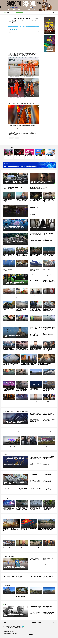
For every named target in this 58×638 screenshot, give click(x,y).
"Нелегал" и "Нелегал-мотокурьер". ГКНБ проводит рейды (22, 268)
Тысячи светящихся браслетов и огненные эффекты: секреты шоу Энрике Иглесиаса (9, 389)
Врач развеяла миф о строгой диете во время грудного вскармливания (35, 481)
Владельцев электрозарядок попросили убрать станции (21, 322)
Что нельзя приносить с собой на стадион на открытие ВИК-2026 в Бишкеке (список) (35, 234)
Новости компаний (9, 147)
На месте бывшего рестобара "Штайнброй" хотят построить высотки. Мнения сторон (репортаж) (21, 255)
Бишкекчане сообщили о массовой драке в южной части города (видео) (14, 214)
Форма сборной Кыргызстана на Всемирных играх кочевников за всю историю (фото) (48, 464)
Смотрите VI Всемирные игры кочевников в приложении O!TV (7, 156)
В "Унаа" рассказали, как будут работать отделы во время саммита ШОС (48, 414)
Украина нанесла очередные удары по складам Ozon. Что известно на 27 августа (11, 446)
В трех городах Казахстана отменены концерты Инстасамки (48, 206)
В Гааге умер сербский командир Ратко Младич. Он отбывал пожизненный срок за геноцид (22, 548)
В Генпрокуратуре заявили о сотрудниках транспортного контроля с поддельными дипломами (8, 269)
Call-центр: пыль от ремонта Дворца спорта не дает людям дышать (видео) (21, 309)
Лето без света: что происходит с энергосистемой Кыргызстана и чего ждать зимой (10, 529)
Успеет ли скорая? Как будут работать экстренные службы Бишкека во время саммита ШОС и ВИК (35, 310)
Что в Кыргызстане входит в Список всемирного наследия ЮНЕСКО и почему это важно (29, 364)
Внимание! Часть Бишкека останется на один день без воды (35, 565)
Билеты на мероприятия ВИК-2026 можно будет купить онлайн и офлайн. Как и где (48, 457)
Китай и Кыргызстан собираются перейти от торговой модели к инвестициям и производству (48, 275)
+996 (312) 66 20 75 (13, 626)
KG (53, 622)
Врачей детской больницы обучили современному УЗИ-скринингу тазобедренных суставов (49, 328)
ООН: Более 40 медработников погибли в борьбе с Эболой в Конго (48, 334)
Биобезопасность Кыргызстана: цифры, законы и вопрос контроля (35, 240)
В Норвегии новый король (34, 280)
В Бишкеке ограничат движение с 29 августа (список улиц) (48, 431)
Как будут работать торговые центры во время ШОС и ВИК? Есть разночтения (22, 432)
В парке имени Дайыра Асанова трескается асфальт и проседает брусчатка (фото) (35, 508)
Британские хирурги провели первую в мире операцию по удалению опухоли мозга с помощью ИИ (14, 227)
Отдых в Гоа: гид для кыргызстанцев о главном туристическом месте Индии (21, 595)
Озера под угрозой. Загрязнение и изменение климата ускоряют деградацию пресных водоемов (35, 334)
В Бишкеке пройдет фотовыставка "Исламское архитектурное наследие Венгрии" (48, 613)
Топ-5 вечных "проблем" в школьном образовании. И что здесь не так (44, 364)
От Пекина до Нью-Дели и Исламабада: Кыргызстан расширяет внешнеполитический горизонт (35, 402)
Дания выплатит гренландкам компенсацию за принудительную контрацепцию (9, 548)
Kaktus (22, 23)
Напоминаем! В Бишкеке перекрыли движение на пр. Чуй (8, 349)
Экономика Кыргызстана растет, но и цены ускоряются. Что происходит (28, 529)
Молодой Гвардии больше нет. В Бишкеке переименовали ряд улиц (49, 565)
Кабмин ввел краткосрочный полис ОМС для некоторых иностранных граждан (48, 323)
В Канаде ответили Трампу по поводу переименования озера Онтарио (38, 188)
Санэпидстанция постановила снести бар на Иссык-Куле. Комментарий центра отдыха (8, 402)
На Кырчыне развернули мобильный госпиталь (47, 212)
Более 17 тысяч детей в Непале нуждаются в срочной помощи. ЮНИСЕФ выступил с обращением (35, 255)
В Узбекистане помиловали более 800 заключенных (38, 228)
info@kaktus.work (8, 626)
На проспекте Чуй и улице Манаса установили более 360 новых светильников (35, 200)
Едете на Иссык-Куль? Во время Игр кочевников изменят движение (36, 376)
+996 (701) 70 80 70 (15, 627)
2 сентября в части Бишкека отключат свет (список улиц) (47, 240)
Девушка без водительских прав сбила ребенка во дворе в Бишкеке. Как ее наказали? (22, 349)
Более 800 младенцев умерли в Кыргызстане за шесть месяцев (8, 295)
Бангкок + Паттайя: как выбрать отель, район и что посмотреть (35, 595)
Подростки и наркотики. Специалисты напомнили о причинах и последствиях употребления (34, 475)
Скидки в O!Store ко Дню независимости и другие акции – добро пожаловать (29, 156)
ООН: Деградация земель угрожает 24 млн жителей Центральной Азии (15, 188)
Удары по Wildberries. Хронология (44, 446)
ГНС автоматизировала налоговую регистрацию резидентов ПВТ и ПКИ (35, 489)
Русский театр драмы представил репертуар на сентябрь (35, 613)
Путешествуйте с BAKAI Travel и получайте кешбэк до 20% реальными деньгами (40, 156)
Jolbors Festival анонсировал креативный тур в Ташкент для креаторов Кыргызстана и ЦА (48, 607)
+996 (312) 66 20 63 (20, 627)
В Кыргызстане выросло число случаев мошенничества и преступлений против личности (48, 349)
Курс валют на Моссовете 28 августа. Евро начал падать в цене (36, 328)
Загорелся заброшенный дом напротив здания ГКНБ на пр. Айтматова (8, 377)
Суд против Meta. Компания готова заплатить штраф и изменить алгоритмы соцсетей (28, 446)
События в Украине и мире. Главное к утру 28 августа (13, 336)
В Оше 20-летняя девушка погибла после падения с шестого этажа (22, 376)
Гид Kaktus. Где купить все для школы (48, 401)
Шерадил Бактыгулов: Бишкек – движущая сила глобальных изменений (21, 200)
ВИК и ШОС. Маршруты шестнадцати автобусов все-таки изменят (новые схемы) (14, 283)
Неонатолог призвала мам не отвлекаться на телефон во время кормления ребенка (48, 475)
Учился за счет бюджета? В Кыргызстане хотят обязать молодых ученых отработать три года (8, 489)
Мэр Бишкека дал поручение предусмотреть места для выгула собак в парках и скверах (48, 489)
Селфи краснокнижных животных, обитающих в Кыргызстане (35, 275)
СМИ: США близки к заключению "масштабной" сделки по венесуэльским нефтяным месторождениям (35, 213)
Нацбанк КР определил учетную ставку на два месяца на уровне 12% (14, 483)
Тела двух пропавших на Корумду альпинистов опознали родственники (48, 377)
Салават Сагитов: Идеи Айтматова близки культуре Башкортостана (35, 349)
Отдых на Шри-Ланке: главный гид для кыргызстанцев (49, 595)
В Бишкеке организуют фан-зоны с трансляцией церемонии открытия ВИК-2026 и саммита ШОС (36, 607)
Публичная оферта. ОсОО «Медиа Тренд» (8, 631)
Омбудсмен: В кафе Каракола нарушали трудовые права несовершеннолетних (48, 269)
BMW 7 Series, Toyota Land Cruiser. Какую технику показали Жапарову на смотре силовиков (14, 182)
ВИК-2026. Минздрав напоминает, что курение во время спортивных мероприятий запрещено (49, 296)
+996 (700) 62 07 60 (19, 626)
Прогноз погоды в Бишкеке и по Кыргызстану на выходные (8, 255)
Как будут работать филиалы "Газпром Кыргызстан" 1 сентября (35, 414)
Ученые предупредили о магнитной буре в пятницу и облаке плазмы (21, 577)
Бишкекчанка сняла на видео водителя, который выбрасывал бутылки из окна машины (8, 508)
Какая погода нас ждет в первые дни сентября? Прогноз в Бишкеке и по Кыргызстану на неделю (14, 567)
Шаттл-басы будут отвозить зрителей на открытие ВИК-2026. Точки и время (35, 464)
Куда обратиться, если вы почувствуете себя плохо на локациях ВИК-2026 (34, 420)
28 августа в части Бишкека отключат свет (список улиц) (34, 559)
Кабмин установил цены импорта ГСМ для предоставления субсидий (22, 489)
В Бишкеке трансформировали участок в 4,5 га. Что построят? (35, 322)
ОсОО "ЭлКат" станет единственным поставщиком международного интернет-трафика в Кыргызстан (35, 269)
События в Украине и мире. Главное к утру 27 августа (36, 577)
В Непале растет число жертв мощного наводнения (35, 547)
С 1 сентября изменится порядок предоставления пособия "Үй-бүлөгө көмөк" (8, 577)
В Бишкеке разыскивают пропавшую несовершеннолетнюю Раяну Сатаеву (8, 200)
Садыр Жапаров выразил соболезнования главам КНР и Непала (14, 242)
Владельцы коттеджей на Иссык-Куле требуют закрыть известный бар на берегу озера (48, 389)
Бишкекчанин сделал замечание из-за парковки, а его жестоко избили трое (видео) (22, 402)
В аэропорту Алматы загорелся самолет (48, 234)
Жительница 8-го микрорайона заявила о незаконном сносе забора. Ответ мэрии (48, 508)
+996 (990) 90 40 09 (10, 627)
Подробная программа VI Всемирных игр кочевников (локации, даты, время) (12, 465)
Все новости (19, 12)
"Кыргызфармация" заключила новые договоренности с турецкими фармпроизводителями (49, 481)
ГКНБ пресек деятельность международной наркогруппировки (34, 296)
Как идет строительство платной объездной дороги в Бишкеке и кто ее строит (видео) (45, 529)
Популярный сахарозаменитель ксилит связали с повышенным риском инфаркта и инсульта (35, 206)
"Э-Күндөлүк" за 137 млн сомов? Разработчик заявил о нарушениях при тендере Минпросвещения (10, 364)
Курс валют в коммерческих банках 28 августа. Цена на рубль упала (9, 322)
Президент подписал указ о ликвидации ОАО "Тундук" (34, 389)
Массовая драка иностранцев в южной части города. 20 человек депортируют (48, 200)
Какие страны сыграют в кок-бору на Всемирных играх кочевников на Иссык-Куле (49, 281)
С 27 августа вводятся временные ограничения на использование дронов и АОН (8, 432)
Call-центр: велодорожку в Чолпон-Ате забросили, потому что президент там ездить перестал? (22, 508)
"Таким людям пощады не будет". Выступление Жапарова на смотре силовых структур (40, 182)
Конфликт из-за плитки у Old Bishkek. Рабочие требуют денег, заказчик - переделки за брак (22, 389)
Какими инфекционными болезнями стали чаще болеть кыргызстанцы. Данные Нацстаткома (21, 296)
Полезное (30, 627)
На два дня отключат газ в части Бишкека (48, 559)
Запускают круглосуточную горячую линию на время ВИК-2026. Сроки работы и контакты (14, 422)
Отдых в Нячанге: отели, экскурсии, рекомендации (7, 595)
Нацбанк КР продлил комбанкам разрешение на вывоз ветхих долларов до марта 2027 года (48, 309)
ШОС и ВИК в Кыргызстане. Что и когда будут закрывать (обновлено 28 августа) (35, 432)
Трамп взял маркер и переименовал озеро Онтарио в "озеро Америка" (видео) (48, 548)
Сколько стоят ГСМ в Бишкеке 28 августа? (8, 309)
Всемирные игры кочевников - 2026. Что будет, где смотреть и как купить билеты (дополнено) (35, 457)
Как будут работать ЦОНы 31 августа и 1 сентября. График (49, 420)
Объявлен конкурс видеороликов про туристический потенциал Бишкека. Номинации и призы (48, 577)
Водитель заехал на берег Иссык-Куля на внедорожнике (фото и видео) (48, 255)
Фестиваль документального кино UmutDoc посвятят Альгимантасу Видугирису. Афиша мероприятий (13, 614)
